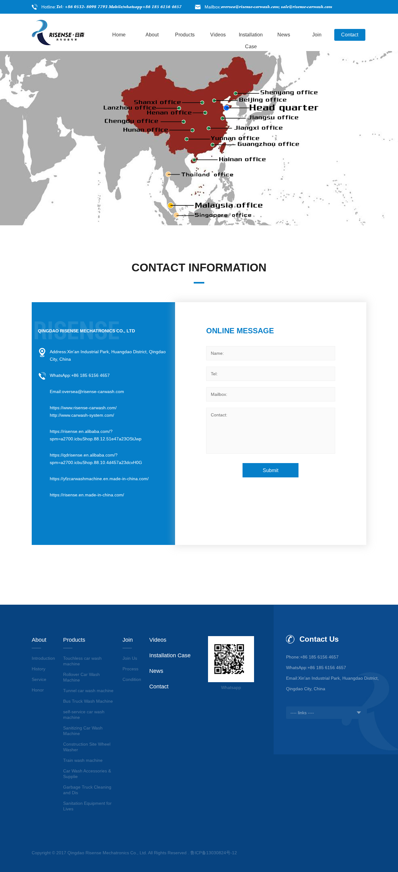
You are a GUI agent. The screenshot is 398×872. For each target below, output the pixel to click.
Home (119, 34)
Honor (38, 689)
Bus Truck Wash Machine (88, 701)
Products (185, 34)
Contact (349, 34)
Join (317, 34)
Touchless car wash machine (82, 661)
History (38, 668)
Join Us (130, 658)
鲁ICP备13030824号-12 (213, 852)
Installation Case (251, 36)
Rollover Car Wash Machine (81, 677)
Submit (270, 470)
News (283, 34)
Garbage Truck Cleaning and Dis (87, 790)
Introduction (43, 658)
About (152, 34)
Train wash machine (83, 760)
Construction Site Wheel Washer (86, 747)
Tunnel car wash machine (88, 690)
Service (39, 679)
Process (130, 668)
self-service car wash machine (83, 714)
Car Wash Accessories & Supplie (87, 773)
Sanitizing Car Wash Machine (83, 730)
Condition (132, 679)
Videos (218, 34)
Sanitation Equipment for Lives (87, 806)
